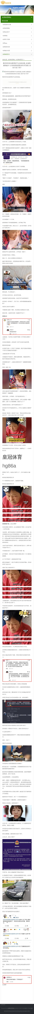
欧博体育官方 (6, 54)
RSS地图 (24, 1008)
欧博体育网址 (6, 17)
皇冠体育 (13, 1011)
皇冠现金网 (18, 1011)
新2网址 (28, 1011)
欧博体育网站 (6, 28)
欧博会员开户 (6, 32)
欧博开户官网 (6, 39)
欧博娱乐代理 (6, 50)
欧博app (5, 43)
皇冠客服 (23, 1011)
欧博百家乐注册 (7, 24)
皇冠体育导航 (7, 1011)
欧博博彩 (5, 35)
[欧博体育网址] (6, 2)
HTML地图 (30, 1008)
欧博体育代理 (6, 46)
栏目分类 (5, 21)
